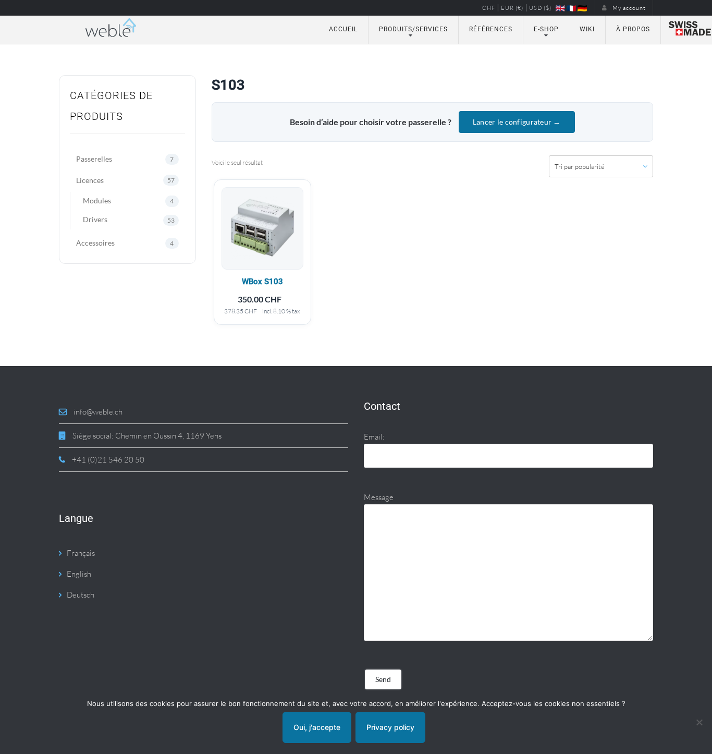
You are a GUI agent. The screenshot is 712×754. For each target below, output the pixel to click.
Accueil (343, 29)
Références (490, 29)
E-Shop (546, 29)
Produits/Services (413, 29)
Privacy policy (390, 727)
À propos (633, 29)
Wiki (587, 29)
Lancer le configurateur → (517, 121)
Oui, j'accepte (316, 727)
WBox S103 (262, 281)
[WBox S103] (262, 228)
